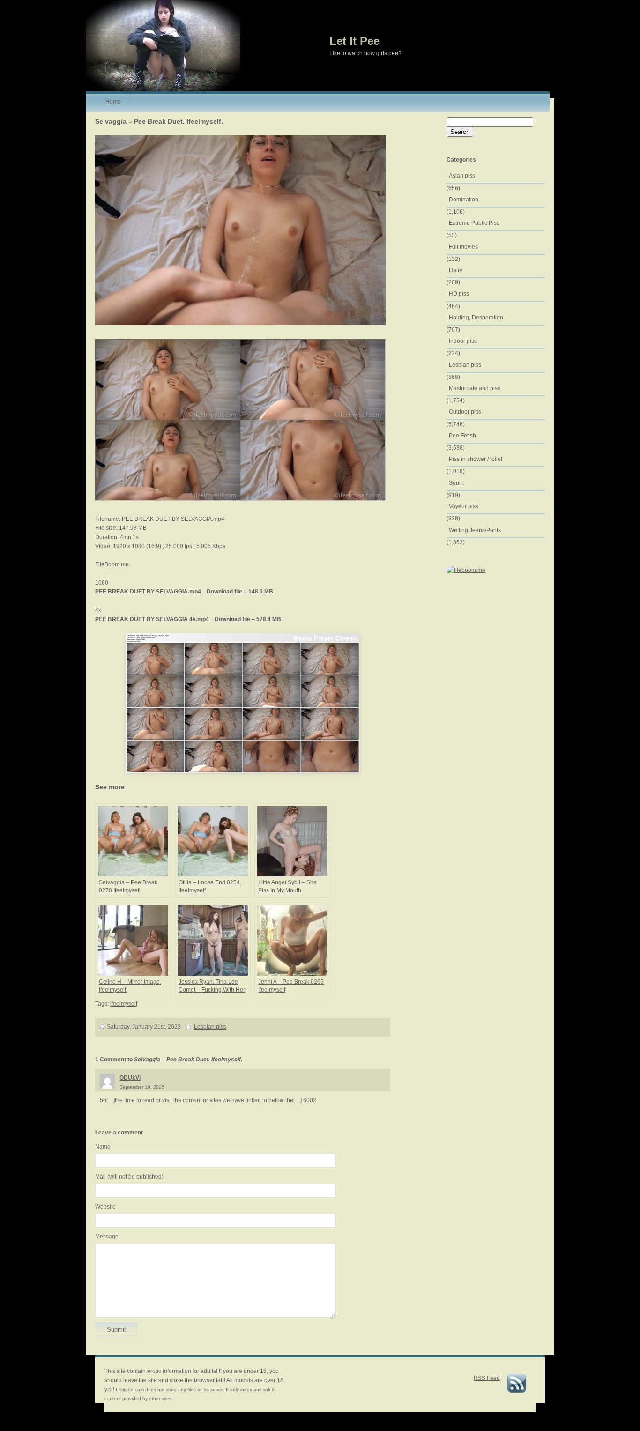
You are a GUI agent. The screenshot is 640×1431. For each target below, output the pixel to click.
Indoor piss (463, 341)
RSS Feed (487, 1378)
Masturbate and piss (474, 388)
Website (105, 1206)
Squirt (456, 483)
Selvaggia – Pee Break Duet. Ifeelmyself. (159, 121)
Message (107, 1236)
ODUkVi (130, 1078)
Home (113, 100)
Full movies (463, 247)
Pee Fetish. (463, 435)
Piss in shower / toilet (475, 459)
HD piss (459, 293)
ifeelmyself (123, 1004)
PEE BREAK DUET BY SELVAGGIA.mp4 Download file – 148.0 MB (184, 591)
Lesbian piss (210, 1026)
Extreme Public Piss (474, 223)
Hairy (455, 270)
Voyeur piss (463, 506)
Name (103, 1146)
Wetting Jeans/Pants (475, 530)
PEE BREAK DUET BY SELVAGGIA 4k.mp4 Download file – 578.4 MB (188, 619)
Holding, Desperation (476, 317)
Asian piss (462, 175)
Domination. (464, 199)
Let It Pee (354, 41)
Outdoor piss (465, 411)
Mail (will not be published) (129, 1176)
